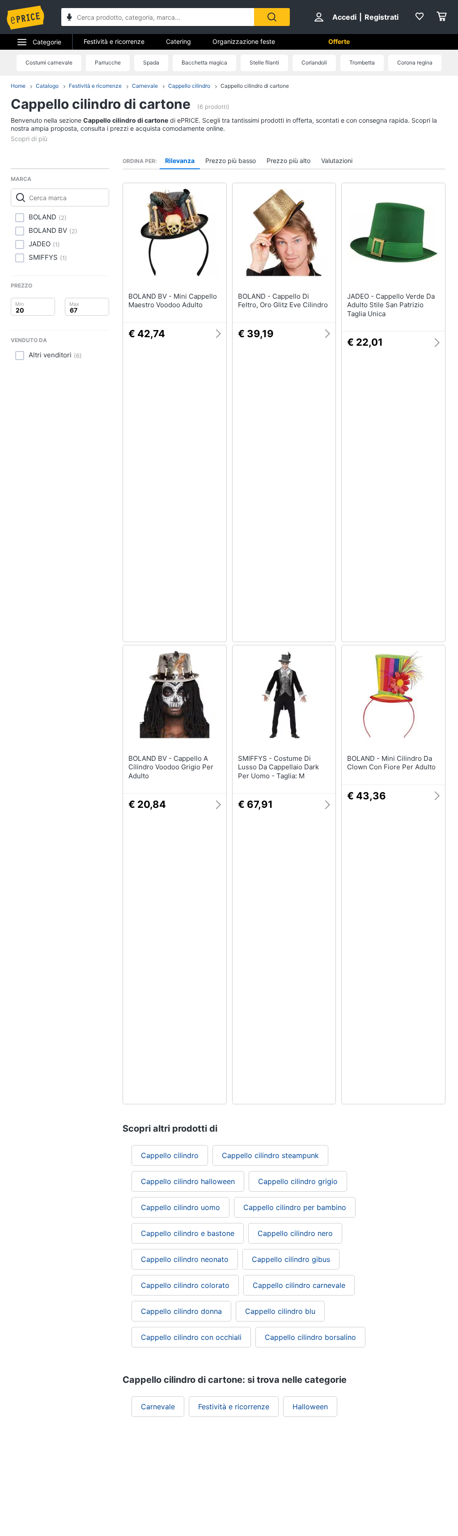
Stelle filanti (264, 62)
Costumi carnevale (48, 62)
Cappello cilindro (189, 85)
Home (18, 85)
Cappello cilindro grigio (298, 1181)
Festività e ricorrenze (114, 41)
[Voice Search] (69, 18)
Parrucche (108, 62)
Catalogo (47, 85)
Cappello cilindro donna (181, 1311)
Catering (178, 41)
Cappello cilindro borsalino (310, 1337)
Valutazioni (336, 160)
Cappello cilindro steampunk (270, 1155)
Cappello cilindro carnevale (299, 1285)
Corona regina (415, 62)
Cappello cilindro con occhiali (191, 1337)
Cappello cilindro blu (280, 1311)
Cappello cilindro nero (295, 1233)
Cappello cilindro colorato (185, 1285)
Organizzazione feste (243, 41)
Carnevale (145, 85)
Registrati (382, 17)
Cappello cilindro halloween (188, 1181)
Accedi (344, 17)
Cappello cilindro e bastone (187, 1233)
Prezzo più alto (288, 160)
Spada (151, 62)
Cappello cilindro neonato (185, 1259)
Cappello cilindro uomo (180, 1207)
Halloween (310, 1406)
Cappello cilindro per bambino (294, 1207)
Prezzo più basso (230, 160)
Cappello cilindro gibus (291, 1259)
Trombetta (362, 62)
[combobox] (157, 17)
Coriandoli (314, 62)
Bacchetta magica (204, 62)
